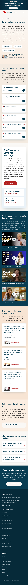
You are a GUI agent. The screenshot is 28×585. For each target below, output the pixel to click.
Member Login (5, 575)
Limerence (4, 517)
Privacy (3, 583)
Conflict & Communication (8, 526)
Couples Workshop (6, 541)
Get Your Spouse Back (7, 528)
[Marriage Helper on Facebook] (9, 505)
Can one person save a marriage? (13, 451)
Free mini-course (6, 535)
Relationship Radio (6, 564)
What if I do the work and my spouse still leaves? (11, 458)
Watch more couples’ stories (10, 395)
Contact (4, 572)
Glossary (4, 569)
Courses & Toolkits (6, 546)
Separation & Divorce (7, 520)
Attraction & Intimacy (7, 523)
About (3, 556)
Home (3, 18)
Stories (3, 559)
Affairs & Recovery (6, 515)
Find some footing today (8, 50)
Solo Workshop (5, 543)
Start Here (4, 512)
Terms (7, 583)
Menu (24, 12)
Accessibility (12, 583)
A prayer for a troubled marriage (11, 425)
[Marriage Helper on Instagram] (6, 505)
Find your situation (7, 46)
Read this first (18, 46)
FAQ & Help (4, 567)
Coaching (4, 538)
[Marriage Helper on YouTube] (3, 505)
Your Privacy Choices (21, 583)
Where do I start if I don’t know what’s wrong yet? (12, 444)
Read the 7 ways (10, 183)
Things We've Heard (6, 561)
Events (3, 549)
